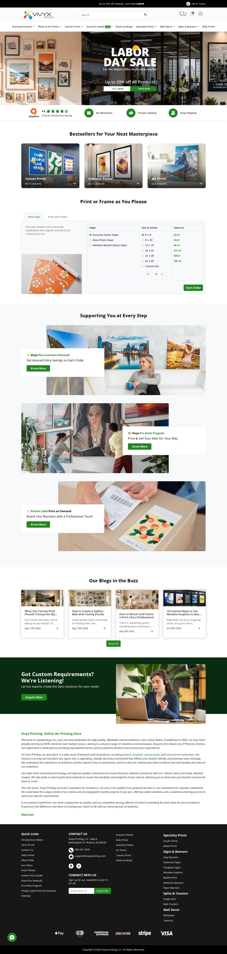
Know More (38, 368)
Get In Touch (199, 3)
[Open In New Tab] (113, 68)
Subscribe (102, 891)
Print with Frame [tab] (57, 216)
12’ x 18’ (149, 245)
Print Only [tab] (34, 216)
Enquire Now (34, 697)
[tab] (112, 102)
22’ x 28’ (149, 255)
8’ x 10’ (149, 240)
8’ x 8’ (148, 234)
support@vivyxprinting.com (90, 856)
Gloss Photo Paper (103, 240)
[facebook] (71, 866)
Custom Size (152, 266)
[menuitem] (23, 26)
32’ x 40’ (149, 261)
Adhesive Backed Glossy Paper (110, 245)
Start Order (193, 288)
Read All (113, 643)
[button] (12, 937)
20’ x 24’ (149, 250)
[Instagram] (78, 866)
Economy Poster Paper (105, 234)
